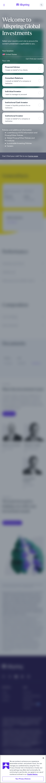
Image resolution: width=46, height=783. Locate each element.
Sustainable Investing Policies (19, 143)
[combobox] (23, 54)
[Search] (41, 5)
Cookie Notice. (32, 774)
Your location (8, 51)
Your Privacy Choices (23, 779)
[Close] (43, 758)
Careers (10, 146)
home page (33, 156)
